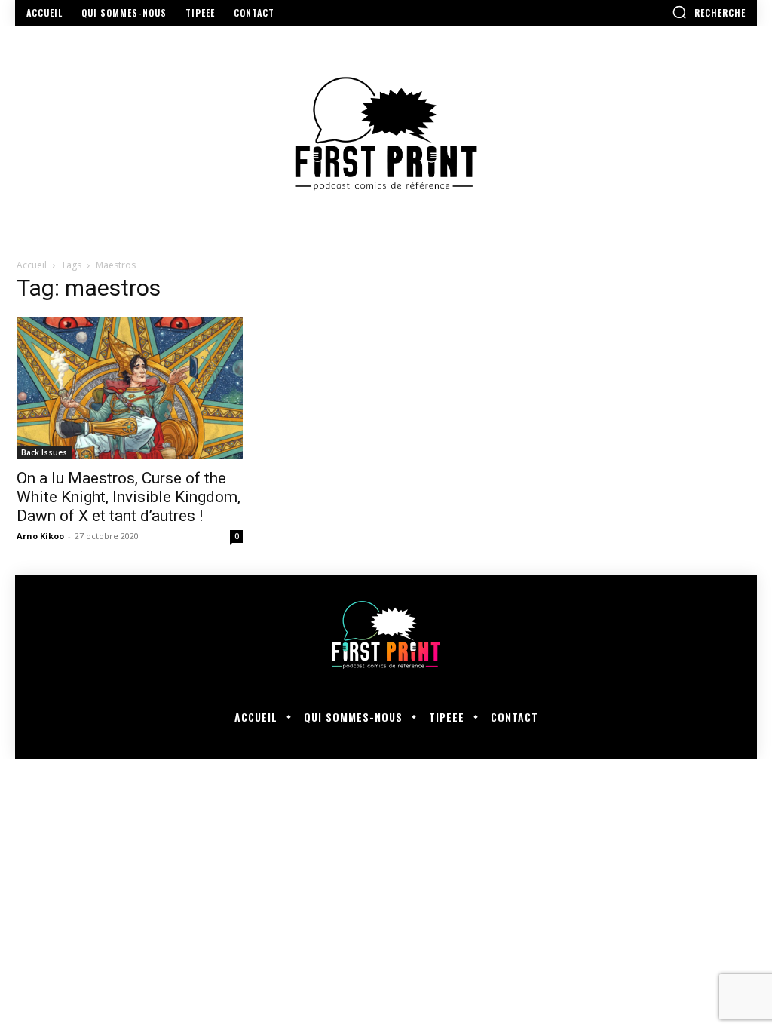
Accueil (32, 265)
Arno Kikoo (40, 535)
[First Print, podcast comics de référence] (386, 133)
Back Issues (44, 452)
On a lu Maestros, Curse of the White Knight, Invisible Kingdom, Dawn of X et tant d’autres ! (128, 497)
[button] (709, 12)
